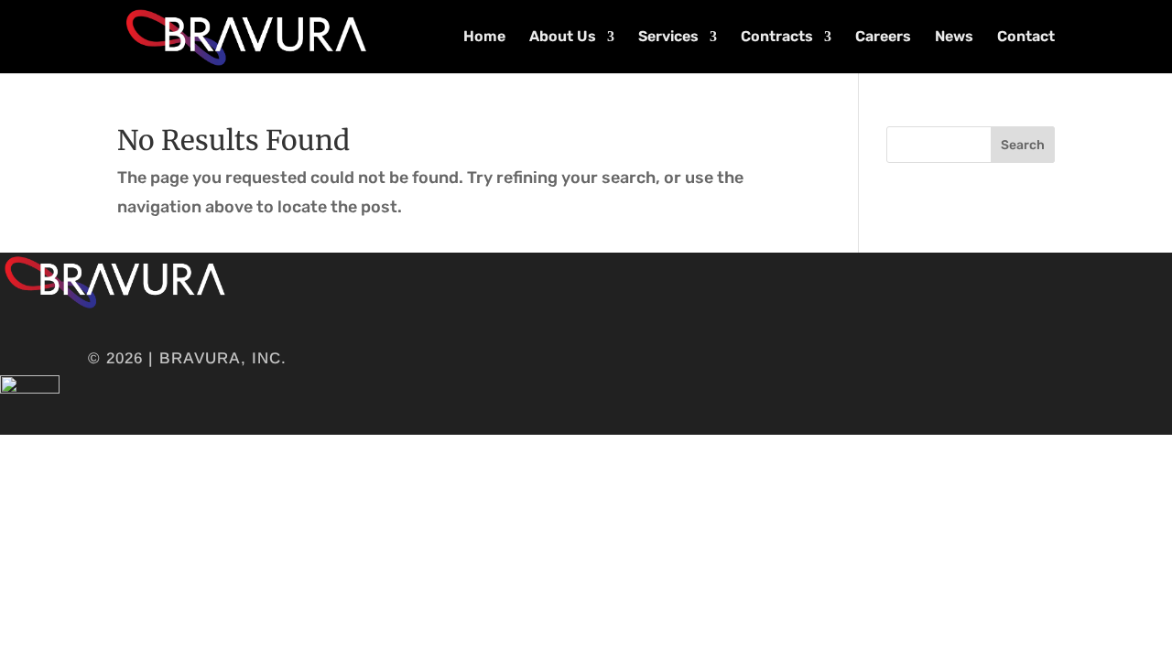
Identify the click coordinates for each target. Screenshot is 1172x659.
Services (668, 37)
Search (1023, 145)
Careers (883, 37)
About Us (562, 37)
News (954, 37)
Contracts (777, 37)
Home (484, 37)
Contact (1026, 37)
